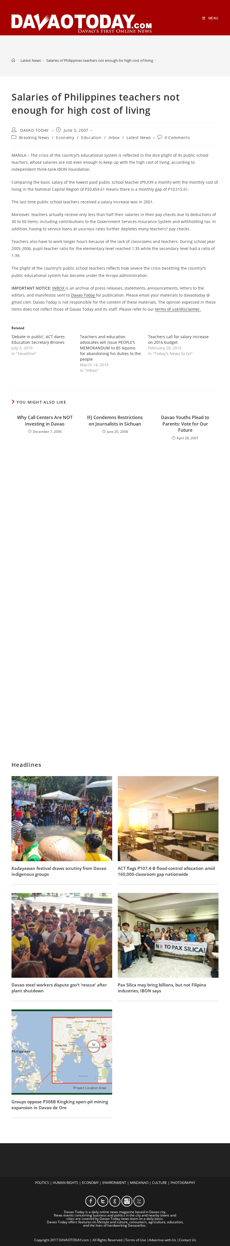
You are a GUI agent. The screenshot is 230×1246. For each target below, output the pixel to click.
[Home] (13, 60)
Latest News (139, 137)
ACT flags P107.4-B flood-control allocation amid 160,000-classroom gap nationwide (166, 871)
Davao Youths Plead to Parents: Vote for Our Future (185, 423)
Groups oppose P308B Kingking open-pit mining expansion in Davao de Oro (60, 1104)
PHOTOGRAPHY (183, 1182)
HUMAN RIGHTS (65, 1182)
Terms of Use (135, 1240)
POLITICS (42, 1182)
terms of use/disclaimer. (178, 309)
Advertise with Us (162, 1240)
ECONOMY (90, 1182)
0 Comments (177, 137)
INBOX (58, 288)
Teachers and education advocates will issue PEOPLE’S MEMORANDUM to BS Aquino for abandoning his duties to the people (110, 348)
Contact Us (187, 1240)
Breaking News (34, 137)
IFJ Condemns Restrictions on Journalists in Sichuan (115, 420)
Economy (65, 137)
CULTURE (159, 1182)
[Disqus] (115, 518)
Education (91, 137)
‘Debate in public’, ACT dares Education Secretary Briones (38, 339)
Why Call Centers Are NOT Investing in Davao (45, 420)
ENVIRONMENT (114, 1182)
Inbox (114, 137)
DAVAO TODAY (34, 130)
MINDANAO (139, 1182)
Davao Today (83, 295)
